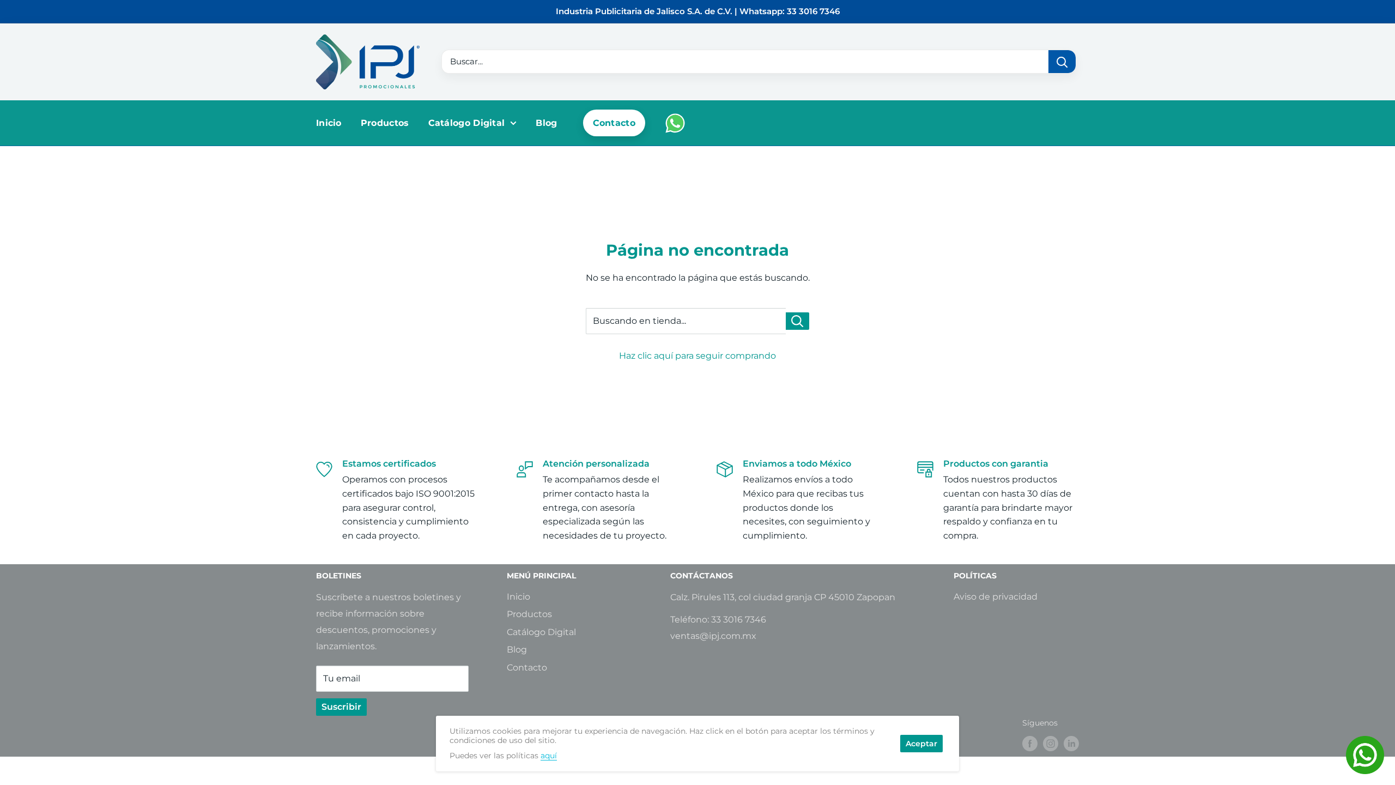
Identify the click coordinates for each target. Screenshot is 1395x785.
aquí (549, 755)
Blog (546, 123)
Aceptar (921, 743)
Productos (385, 123)
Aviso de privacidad (996, 596)
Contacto (614, 123)
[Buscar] (1062, 61)
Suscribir (341, 707)
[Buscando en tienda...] (797, 321)
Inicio (329, 123)
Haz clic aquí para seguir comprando (697, 356)
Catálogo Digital (466, 123)
